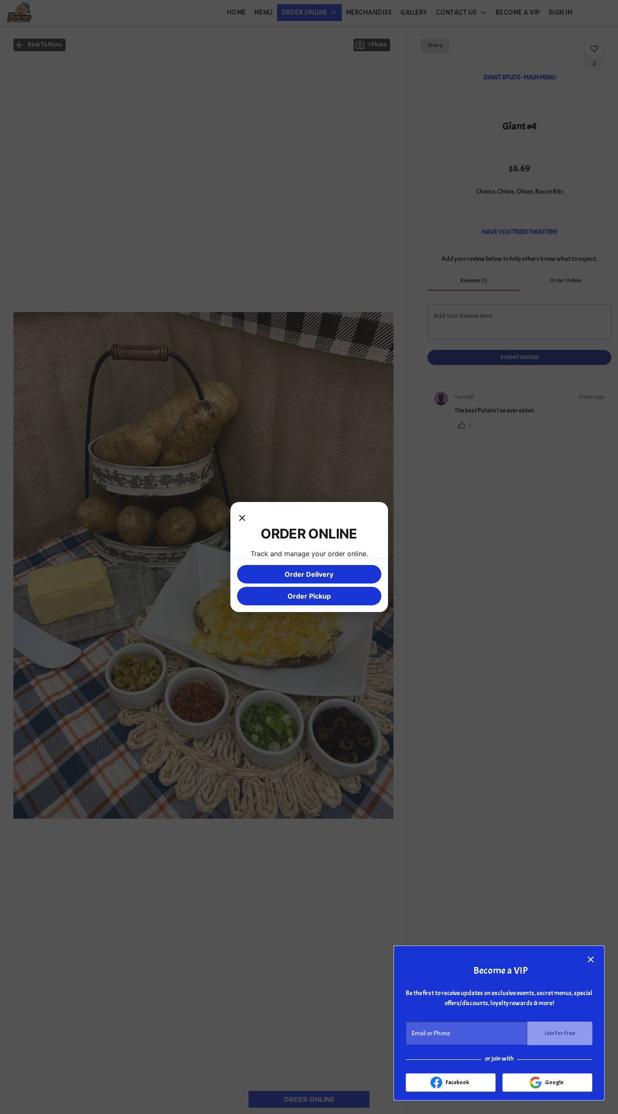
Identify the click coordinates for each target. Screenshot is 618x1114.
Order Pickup (309, 596)
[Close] (242, 517)
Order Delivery (309, 574)
